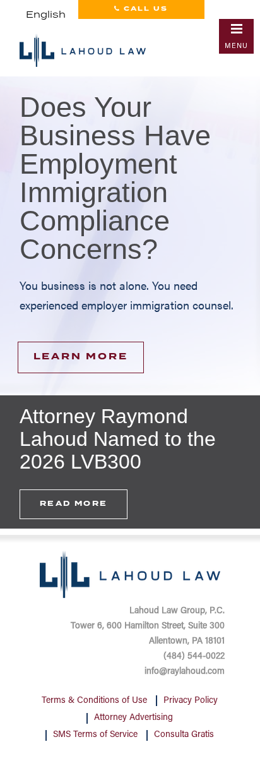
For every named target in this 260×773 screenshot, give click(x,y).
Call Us (144, 9)
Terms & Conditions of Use (94, 701)
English (46, 15)
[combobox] (46, 15)
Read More (73, 503)
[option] (130, 233)
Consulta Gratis (184, 735)
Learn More (80, 357)
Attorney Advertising (133, 718)
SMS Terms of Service (95, 735)
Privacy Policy (190, 701)
